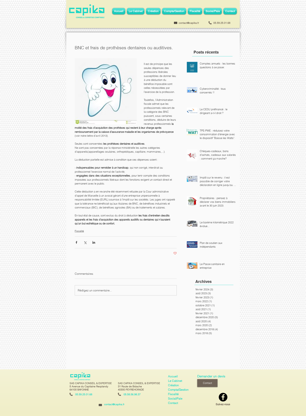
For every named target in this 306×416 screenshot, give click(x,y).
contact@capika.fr (114, 404)
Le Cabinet (175, 381)
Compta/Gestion (178, 389)
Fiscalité (79, 231)
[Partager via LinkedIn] (93, 242)
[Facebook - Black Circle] (223, 397)
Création (173, 385)
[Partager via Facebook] (76, 242)
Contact (173, 403)
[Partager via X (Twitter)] (85, 242)
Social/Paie (175, 398)
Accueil (173, 376)
